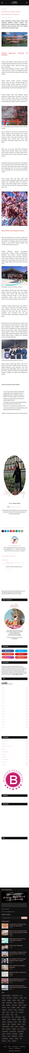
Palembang (14, 1024)
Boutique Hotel (9, 1002)
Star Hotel (9, 1033)
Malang (24, 1019)
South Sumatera (13, 1031)
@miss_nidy (5, 17)
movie (20, 1021)
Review (14, 754)
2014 (14, 695)
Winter (9, 1041)
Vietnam (16, 1038)
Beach (18, 1000)
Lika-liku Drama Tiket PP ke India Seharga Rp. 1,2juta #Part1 (17, 924)
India (16, 1012)
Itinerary (7, 1014)
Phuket (23, 1024)
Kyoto (24, 1017)
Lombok (8, 1019)
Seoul (3, 1029)
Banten (14, 1000)
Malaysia (3, 1021)
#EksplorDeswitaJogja (6, 995)
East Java (3, 1007)
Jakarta (12, 1014)
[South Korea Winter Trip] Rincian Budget (17, 973)
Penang (19, 1024)
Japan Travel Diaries (14, 746)
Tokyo (9, 1036)
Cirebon (19, 1005)
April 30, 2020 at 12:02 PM (19, 562)
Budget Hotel (20, 1002)
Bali (25, 997)
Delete (10, 569)
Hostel (3, 1012)
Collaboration (15, 1046)
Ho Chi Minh (21, 1009)
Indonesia (14, 743)
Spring (3, 1033)
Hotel (8, 1012)
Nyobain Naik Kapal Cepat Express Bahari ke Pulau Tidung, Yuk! (17, 979)
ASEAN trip (14, 741)
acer (21, 995)
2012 (14, 690)
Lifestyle (14, 749)
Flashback (13, 1007)
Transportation (14, 1036)
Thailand (4, 1036)
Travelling (22, 527)
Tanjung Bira (14, 1033)
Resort (12, 1026)
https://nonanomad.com (16, 506)
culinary (14, 764)
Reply (7, 569)
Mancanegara (17, 527)
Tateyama (21, 1033)
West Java (4, 1041)
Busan (3, 1005)
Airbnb (3, 997)
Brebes (15, 1002)
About (9, 1046)
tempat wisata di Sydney (17, 67)
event (8, 1007)
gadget (18, 1007)
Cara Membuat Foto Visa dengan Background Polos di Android (17, 959)
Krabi (13, 1017)
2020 (14, 711)
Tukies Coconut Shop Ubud (16, 945)
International (17, 1048)
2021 (14, 714)
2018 (14, 706)
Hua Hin (12, 1012)
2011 (14, 688)
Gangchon (23, 1007)
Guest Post (11, 527)
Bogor (3, 1002)
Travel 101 (14, 757)
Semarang (22, 1026)
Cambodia (8, 1005)
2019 (14, 709)
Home (5, 1046)
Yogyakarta (14, 1041)
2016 (14, 701)
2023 (14, 719)
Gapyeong (4, 1009)
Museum (3, 1024)
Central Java (14, 1005)
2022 (14, 716)
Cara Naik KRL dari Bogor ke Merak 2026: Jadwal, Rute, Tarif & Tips (17, 952)
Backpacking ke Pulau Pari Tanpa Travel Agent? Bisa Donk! (17, 939)
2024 (14, 722)
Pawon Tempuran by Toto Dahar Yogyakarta (17, 966)
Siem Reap (8, 1029)
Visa (21, 1038)
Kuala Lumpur (18, 1017)
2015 (14, 698)
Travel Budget (14, 759)
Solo (18, 1029)
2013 (14, 693)
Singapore (14, 1029)
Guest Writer (22, 1046)
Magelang (14, 1019)
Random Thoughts (5, 1026)
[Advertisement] (14, 855)
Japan (16, 1014)
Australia (6, 527)
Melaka (15, 1021)
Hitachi (15, 1009)
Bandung (4, 1000)
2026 (14, 727)
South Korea (23, 1029)
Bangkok (9, 1000)
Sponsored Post (20, 1031)
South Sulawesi (5, 1031)
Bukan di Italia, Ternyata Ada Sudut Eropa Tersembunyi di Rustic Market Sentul (18, 932)
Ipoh (3, 1014)
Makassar (19, 1019)
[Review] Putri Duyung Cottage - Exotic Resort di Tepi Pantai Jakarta (18, 986)
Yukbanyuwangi (9, 563)
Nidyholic (18, 1050)
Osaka (8, 1024)
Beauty (23, 1000)
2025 (14, 724)
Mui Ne (24, 1021)
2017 (14, 703)
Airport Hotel (9, 997)
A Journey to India (15, 995)
